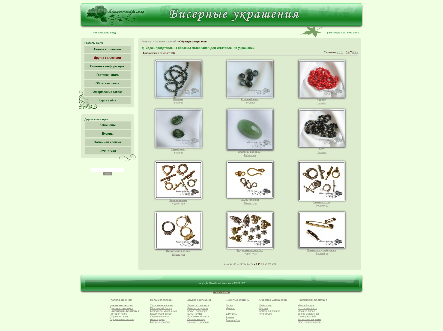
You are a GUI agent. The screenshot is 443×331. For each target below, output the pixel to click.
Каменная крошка (107, 142)
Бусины (108, 133)
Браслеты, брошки (198, 316)
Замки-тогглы (178, 200)
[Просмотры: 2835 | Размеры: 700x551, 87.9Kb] (321, 247)
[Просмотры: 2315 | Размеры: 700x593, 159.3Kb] (321, 200)
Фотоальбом (233, 320)
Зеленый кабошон (249, 152)
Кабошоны (108, 125)
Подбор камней (307, 316)
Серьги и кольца (159, 316)
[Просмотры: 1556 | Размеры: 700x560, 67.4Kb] (250, 97)
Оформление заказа (122, 319)
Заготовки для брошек (321, 250)
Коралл (321, 99)
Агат (321, 149)
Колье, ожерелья (197, 311)
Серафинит (178, 149)
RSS (356, 32)
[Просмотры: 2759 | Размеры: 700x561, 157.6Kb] (178, 198)
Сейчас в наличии (198, 322)
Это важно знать (307, 308)
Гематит (178, 99)
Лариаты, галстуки (198, 305)
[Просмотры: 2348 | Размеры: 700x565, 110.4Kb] (178, 248)
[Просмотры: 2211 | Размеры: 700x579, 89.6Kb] (178, 147)
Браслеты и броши (161, 313)
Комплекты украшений (163, 311)
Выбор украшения (308, 313)
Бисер (229, 305)
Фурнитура (108, 150)
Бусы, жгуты (194, 313)
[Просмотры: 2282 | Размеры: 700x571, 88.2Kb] (321, 146)
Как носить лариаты (309, 319)
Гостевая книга (118, 313)
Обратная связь (119, 316)
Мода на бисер (306, 311)
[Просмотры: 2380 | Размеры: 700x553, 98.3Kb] (250, 197)
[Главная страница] (222, 29)
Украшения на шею (161, 305)
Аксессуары (157, 319)
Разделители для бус (249, 250)
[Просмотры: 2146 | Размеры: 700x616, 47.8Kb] (250, 149)
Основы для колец (178, 251)
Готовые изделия (160, 322)
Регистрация (100, 32)
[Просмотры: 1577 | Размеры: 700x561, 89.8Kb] (178, 97)
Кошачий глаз (249, 99)
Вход (113, 32)
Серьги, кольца (196, 319)
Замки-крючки (250, 199)
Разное (230, 317)
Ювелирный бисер (161, 308)
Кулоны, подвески (197, 308)
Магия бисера (306, 305)
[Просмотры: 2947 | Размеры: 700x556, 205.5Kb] (250, 248)
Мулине (230, 308)
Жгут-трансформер (309, 322)
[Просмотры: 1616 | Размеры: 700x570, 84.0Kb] (321, 97)
